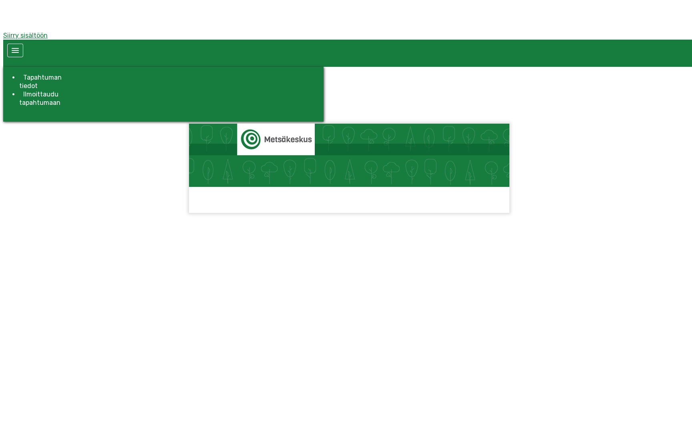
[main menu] (15, 50)
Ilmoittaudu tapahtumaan (39, 98)
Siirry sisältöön (25, 35)
